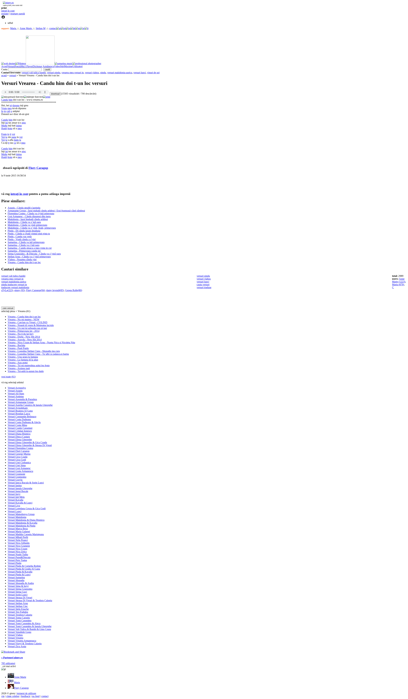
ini (6, 122)
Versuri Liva (14, 505)
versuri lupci (139, 72)
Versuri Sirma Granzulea (20, 589)
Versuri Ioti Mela (16, 497)
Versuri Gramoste (16, 474)
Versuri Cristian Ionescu (20, 431)
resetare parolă (17, 13)
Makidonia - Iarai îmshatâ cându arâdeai (28, 219)
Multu (4, 125)
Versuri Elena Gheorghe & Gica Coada (27, 442)
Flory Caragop (38, 168)
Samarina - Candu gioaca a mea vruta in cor (30, 248)
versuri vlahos (92, 72)
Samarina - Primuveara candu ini (24, 250)
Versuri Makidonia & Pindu (21, 525)
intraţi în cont (8, 10)
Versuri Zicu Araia (17, 646)
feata (9, 128)
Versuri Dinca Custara (19, 436)
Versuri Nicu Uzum (17, 548)
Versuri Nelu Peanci (18, 540)
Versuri (11, 66)
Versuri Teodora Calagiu (20, 614)
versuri (12, 75)
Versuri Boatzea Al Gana (20, 410)
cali (8, 111)
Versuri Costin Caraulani (20, 428)
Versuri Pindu (14, 563)
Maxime (68, 66)
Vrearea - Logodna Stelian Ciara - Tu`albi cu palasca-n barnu (38, 354)
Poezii (18, 66)
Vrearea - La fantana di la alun (23, 359)
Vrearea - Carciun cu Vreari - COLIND (27, 322)
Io (2, 111)
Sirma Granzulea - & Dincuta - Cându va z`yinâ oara (34, 253)
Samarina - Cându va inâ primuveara (26, 242)
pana (13, 137)
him (10, 99)
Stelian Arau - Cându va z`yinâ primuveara (29, 256)
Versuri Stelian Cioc (18, 606)
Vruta (4, 108)
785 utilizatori (8, 663)
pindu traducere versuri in (14, 284)
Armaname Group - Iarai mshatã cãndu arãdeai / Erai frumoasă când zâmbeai (46, 210)
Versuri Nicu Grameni (19, 545)
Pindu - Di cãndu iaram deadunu (24, 230)
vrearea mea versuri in (73, 72)
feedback (25, 696)
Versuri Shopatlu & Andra (21, 583)
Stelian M (40, 28)
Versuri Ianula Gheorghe (20, 488)
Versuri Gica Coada (17, 456)
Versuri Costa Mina (17, 425)
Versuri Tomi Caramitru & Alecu (24, 623)
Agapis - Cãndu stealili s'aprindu (24, 207)
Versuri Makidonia (17, 517)
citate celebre (12, 696)
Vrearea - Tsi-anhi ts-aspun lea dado (26, 371)
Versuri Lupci (14, 511)
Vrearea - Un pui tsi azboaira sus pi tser (27, 328)
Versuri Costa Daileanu (19, 419)
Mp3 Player (27, 66)
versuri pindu (53, 72)
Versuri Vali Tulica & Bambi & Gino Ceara (29, 629)
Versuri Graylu (15, 479)
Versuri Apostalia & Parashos (22, 399)
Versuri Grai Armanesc (19, 468)
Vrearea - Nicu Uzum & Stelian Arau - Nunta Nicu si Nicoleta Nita (41, 342)
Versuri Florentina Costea (20, 448)
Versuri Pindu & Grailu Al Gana (24, 568)
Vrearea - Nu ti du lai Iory (21, 333)
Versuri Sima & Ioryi (18, 586)
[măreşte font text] (33, 96)
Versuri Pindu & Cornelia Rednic (24, 566)
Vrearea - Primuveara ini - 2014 (23, 331)
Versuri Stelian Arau (18, 603)
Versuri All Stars (16, 393)
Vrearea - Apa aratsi (18, 362)
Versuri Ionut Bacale (18, 491)
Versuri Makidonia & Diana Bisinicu (26, 520)
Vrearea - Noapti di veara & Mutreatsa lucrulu (31, 325)
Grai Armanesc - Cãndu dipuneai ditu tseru (29, 216)
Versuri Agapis (15, 390)
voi (13, 134)
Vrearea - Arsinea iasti (19, 368)
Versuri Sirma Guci (17, 591)
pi (11, 105)
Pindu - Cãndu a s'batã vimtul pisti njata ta (29, 233)
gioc (24, 122)
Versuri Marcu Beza (18, 528)
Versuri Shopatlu (16, 580)
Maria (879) (398, 284)
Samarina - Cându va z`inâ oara (23, 245)
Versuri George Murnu (19, 454)
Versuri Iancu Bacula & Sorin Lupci (26, 482)
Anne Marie (26, 28)
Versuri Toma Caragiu (19, 617)
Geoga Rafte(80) (73, 290)
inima (19, 125)
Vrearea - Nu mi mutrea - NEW (23, 319)
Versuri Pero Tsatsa (17, 560)
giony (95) (19, 290)
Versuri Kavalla (15, 500)
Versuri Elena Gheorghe (20, 439)
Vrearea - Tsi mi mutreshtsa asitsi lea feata (29, 365)
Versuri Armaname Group (21, 402)
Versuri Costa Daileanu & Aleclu (24, 422)
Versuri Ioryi (14, 494)
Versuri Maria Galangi (19, 531)
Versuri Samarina (16, 577)
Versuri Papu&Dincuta (19, 557)
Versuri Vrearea (15, 637)
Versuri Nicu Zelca (17, 551)
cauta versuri (203, 284)
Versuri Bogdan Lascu (19, 413)
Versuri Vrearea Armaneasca (22, 640)
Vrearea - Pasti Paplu (18, 348)
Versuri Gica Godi (17, 459)
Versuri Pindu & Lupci (19, 574)
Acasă (4, 66)
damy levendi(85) (55, 290)
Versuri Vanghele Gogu (19, 632)
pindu (103, 72)
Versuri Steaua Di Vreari (20, 597)
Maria (13, 28)
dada (16, 140)
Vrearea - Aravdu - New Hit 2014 (25, 339)
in (5, 111)
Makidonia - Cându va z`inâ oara (24, 222)
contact (52, 28)
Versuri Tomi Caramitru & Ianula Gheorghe (29, 626)
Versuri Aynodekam (18, 408)
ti (10, 134)
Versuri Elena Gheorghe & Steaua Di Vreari (30, 445)
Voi (3, 137)
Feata (4, 134)
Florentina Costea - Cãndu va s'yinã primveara (31, 213)
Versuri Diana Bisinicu (19, 433)
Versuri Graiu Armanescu (20, 471)
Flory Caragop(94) (35, 290)
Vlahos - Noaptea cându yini (22, 259)
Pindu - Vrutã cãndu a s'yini (22, 239)
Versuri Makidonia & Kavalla (22, 522)
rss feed (36, 696)
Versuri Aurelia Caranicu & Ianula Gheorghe (30, 405)
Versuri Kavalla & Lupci (20, 502)
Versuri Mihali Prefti (18, 537)
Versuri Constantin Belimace (22, 416)
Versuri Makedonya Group (21, 514)
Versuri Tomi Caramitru (19, 620)
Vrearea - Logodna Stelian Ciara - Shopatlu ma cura (34, 351)
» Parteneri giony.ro (12, 657)
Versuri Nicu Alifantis (18, 543)
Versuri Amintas (16, 396)
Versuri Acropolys (17, 387)
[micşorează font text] (12, 96)
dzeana (15, 105)
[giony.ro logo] (7, 2)
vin (2, 696)
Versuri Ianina (15, 485)
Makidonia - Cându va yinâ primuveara (27, 225)
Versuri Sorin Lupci (17, 594)
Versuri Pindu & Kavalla (20, 571)
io (8, 134)
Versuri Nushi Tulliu (18, 554)
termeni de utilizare (26, 693)
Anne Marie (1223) (398, 280)
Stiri (62, 66)
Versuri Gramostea (17, 477)
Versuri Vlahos (15, 635)
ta (6, 137)
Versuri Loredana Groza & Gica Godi (27, 508)
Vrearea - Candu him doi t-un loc (24, 262)
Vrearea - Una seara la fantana (23, 356)
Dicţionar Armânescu (43, 66)
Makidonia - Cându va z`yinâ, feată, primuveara (32, 228)
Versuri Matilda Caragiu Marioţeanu (26, 534)
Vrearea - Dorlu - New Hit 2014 (24, 336)
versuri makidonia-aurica (119, 72)
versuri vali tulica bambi (34, 72)
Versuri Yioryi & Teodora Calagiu (25, 643)
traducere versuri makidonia (15, 287)
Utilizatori (78, 66)
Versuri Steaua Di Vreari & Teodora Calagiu (30, 600)
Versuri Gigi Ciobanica (19, 462)
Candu (4, 99)
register (5, 13)
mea (9, 108)
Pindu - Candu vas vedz (20, 236)
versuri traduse (204, 287)
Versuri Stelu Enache (18, 609)
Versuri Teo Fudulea (18, 612)
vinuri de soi (153, 72)
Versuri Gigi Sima (17, 465)
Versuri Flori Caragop (18, 451)
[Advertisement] (38, 184)
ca (15, 142)
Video (57, 66)
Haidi (4, 128)
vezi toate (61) (8, 376)
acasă (4, 75)
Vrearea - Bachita (16, 345)
